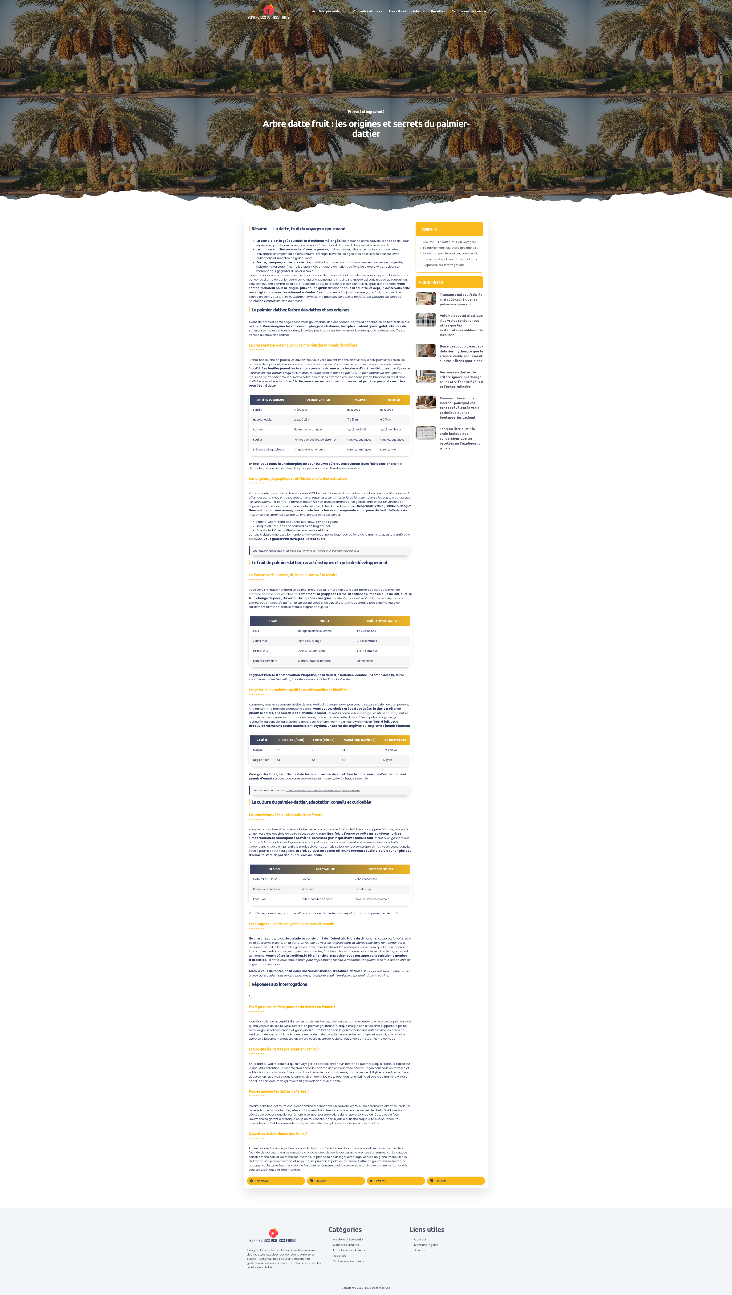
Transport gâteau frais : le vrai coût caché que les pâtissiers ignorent (461, 299)
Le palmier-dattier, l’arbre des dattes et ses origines (451, 248)
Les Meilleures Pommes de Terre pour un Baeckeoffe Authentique (322, 550)
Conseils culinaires (367, 11)
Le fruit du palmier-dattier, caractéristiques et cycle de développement (451, 253)
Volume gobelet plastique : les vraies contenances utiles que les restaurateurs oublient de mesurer (461, 325)
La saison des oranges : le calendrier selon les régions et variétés (323, 790)
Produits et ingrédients (407, 11)
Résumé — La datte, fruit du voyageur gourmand (451, 242)
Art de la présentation (329, 11)
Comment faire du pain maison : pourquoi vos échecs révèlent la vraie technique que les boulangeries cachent (459, 407)
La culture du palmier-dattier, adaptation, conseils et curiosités (451, 259)
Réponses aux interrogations (444, 265)
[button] (276, 1181)
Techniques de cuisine (469, 11)
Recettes (438, 11)
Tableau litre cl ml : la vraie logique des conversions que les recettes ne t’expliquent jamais (460, 438)
